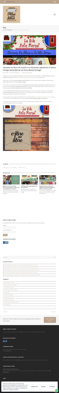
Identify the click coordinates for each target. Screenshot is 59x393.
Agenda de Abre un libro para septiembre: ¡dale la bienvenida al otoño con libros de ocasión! (47, 187)
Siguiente (53, 311)
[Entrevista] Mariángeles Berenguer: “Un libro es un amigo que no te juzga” (20, 272)
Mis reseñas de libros (9, 299)
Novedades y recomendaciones (11, 302)
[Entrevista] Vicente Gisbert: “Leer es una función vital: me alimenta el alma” (20, 265)
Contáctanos (18, 360)
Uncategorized (8, 304)
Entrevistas (7, 292)
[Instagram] (7, 242)
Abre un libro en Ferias (27, 72)
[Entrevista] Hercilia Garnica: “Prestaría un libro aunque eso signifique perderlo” (21, 270)
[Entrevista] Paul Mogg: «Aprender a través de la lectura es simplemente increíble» (22, 275)
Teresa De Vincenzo (16, 72)
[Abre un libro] (11, 14)
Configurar (52, 386)
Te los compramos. (7, 351)
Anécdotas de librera (9, 287)
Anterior (5, 311)
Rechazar (43, 386)
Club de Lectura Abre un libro (11, 290)
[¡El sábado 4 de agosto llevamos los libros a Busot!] (29, 179)
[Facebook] (4, 242)
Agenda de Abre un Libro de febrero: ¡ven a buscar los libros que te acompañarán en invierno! (11, 187)
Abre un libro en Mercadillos (11, 285)
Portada (4, 29)
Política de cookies (13, 389)
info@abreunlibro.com (10, 1)
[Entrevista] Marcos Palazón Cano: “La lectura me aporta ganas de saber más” (21, 267)
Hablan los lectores (9, 294)
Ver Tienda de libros (50, 320)
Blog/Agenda (9, 29)
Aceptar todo (34, 386)
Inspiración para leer (9, 297)
